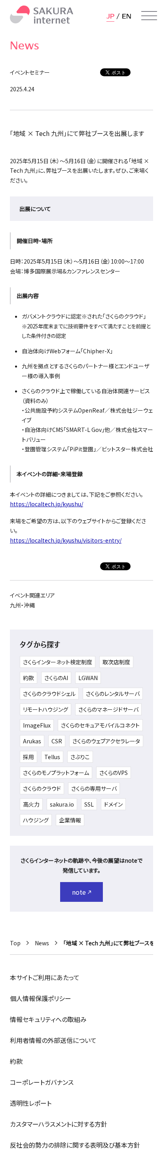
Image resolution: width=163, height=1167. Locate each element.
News (42, 943)
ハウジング (36, 820)
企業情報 (70, 820)
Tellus (52, 757)
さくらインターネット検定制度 (57, 662)
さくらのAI (56, 678)
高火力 (31, 804)
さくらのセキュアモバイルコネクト (100, 725)
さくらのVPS (113, 773)
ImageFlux (37, 725)
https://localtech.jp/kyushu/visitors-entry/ (65, 540)
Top (15, 943)
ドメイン (113, 804)
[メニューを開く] (149, 16)
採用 (28, 757)
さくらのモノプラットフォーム (56, 773)
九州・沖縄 (22, 605)
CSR (56, 741)
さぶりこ (80, 757)
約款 (28, 678)
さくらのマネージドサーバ (108, 709)
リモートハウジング (45, 709)
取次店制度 (116, 662)
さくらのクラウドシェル (49, 694)
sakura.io (62, 804)
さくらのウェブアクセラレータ (106, 741)
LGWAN (88, 678)
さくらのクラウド (42, 788)
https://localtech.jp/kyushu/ (46, 504)
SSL (89, 804)
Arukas (32, 741)
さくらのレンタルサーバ (113, 694)
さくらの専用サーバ (94, 788)
